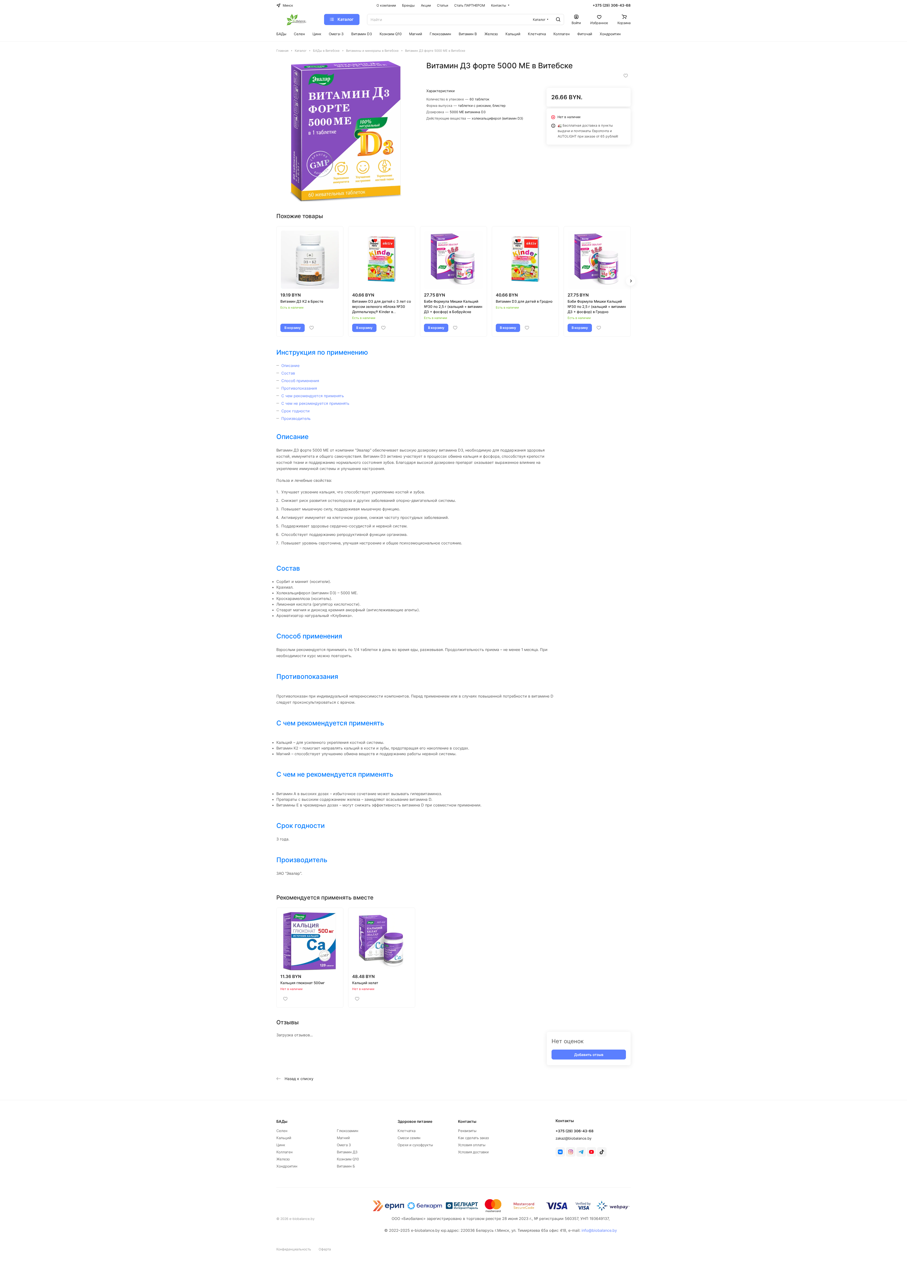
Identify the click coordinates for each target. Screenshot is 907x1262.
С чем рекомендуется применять (312, 395)
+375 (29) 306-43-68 (612, 5)
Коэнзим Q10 (348, 1159)
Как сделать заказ (473, 1138)
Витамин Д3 (347, 1152)
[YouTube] (591, 1152)
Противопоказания (299, 388)
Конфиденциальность (293, 1249)
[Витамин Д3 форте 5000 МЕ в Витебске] (346, 131)
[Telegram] (581, 1152)
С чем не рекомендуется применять (315, 403)
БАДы (281, 1121)
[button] (630, 281)
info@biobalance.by (599, 1230)
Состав (288, 373)
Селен (281, 1130)
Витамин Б (346, 1166)
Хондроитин (286, 1166)
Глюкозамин (347, 1130)
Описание (290, 365)
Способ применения (300, 380)
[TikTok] (602, 1152)
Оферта (325, 1249)
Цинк (280, 1145)
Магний (343, 1138)
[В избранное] (626, 76)
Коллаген (284, 1152)
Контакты (467, 1121)
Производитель (296, 418)
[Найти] (558, 19)
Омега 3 (344, 1145)
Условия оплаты (471, 1145)
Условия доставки (473, 1152)
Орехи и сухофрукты (415, 1145)
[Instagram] (570, 1152)
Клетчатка (406, 1130)
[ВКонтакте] (560, 1152)
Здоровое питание (415, 1121)
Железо (283, 1159)
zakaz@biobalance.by (573, 1138)
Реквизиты (467, 1130)
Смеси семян (409, 1138)
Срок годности (295, 411)
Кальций (283, 1138)
